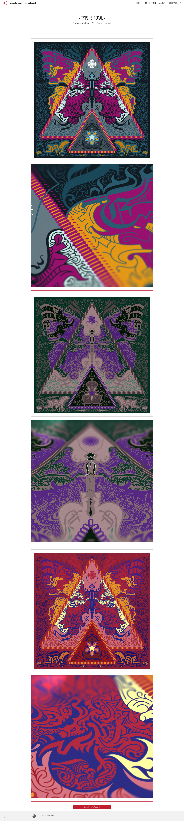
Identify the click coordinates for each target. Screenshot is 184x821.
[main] (92, 20)
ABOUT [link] (162, 3)
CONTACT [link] (173, 3)
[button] (181, 3)
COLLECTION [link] (150, 3)
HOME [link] (139, 3)
